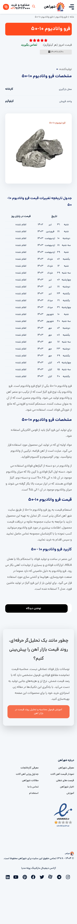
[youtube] (17, 876)
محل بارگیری (65, 89)
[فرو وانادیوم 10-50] (38, 148)
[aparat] (51, 876)
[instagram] (68, 876)
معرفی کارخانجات (29, 768)
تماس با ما (32, 787)
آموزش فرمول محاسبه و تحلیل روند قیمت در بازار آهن (38, 711)
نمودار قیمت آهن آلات (62, 774)
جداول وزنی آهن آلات (27, 774)
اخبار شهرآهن (67, 787)
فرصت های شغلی (65, 781)
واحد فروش (65, 102)
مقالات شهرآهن (30, 781)
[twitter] (42, 876)
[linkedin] (8, 876)
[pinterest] (25, 876)
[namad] (63, 815)
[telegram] (60, 876)
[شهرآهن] (60, 7)
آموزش (70, 793)
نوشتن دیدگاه (33, 608)
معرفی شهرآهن (66, 768)
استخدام (33, 793)
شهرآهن (50, 7)
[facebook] (34, 876)
